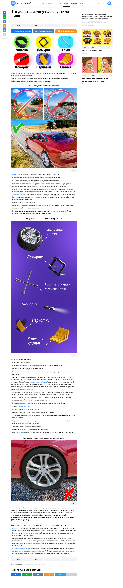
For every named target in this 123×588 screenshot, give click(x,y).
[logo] (21, 3)
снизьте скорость (67, 377)
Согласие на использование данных (99, 18)
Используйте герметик (19, 548)
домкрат (24, 403)
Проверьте (47, 384)
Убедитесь (15, 194)
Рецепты (84, 53)
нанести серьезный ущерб (39, 382)
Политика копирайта (87, 16)
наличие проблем (58, 211)
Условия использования (106, 16)
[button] (85, 47)
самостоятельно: (28, 389)
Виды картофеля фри (92, 50)
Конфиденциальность (100, 14)
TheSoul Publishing (94, 21)
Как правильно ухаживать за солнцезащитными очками (95, 79)
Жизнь (84, 84)
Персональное (48, 3)
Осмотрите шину (17, 528)
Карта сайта (85, 18)
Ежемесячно (16, 174)
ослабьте (28, 397)
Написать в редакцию (87, 14)
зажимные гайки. (24, 406)
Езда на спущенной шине (19, 508)
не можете (20, 432)
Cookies (96, 16)
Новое (59, 3)
